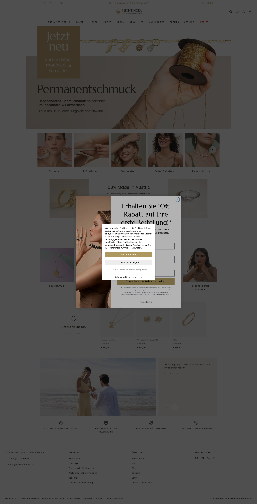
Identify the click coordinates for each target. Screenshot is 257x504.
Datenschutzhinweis (123, 277)
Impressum (137, 277)
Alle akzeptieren (128, 254)
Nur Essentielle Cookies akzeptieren (130, 269)
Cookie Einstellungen (128, 262)
